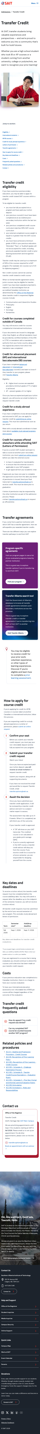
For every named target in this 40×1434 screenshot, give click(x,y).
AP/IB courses (7, 138)
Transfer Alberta (12, 375)
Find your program (15, 581)
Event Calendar (6, 1358)
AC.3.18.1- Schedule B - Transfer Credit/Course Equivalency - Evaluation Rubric (21, 1075)
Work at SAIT (5, 1352)
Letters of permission (10, 145)
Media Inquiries (6, 1318)
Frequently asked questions (12, 161)
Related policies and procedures (13, 165)
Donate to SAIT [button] (8, 1402)
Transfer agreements (9, 148)
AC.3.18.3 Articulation (14, 1085)
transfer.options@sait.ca (21, 482)
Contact (5, 168)
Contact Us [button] (7, 1291)
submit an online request (28, 455)
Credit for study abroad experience (14, 142)
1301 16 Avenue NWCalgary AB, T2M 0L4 (12, 1280)
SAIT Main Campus (27, 1121)
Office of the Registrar (25, 293)
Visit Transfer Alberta (16, 633)
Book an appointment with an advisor (19, 1146)
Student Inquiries (7, 1312)
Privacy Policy (6, 1419)
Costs (5, 158)
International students (10, 135)
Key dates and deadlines (11, 155)
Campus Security (7, 1325)
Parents (4, 1364)
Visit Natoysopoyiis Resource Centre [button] (17, 1258)
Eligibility (6, 132)
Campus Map (6, 1346)
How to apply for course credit (12, 152)
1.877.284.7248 (10, 1286)
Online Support (6, 1331)
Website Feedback (7, 1423)
